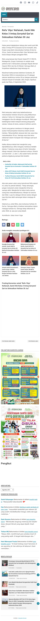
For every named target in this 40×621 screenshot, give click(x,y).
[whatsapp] (17, 225)
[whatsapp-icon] (33, 2)
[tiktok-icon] (37, 2)
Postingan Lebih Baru (8, 341)
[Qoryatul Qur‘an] (10, 9)
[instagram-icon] (25, 2)
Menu (4, 14)
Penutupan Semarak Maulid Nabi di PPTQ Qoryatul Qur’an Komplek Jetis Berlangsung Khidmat (22, 563)
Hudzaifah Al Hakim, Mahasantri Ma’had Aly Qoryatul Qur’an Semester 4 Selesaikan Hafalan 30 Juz (20, 166)
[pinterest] (13, 225)
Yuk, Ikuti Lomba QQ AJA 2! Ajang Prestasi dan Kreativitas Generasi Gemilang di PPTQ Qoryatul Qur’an (22, 574)
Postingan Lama (33, 341)
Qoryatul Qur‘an (22, 618)
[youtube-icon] (29, 2)
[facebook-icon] (20, 2)
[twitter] (8, 225)
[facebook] (3, 225)
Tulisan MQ (5, 532)
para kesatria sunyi (31, 532)
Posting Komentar (14, 41)
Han (2, 507)
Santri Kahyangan (7, 499)
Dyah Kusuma (6, 519)
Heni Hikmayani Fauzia (9, 541)
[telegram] (22, 225)
